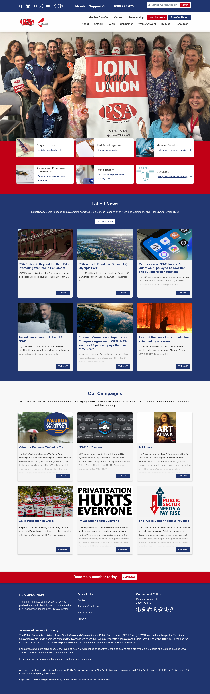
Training (165, 24)
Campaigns (126, 24)
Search (184, 5)
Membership (136, 17)
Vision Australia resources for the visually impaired (64, 659)
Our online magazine (108, 150)
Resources (182, 24)
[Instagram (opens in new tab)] (34, 6)
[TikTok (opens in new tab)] (54, 6)
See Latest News (105, 221)
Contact (118, 17)
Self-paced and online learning (172, 176)
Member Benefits (98, 17)
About (85, 24)
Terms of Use (85, 612)
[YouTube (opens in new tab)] (47, 6)
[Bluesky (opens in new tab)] (28, 6)
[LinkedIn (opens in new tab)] (41, 6)
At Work (98, 24)
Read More (63, 293)
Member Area (157, 17)
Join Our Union (179, 17)
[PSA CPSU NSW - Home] (34, 21)
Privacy (82, 618)
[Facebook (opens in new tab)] (21, 6)
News (111, 24)
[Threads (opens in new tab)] (60, 6)
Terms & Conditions (88, 606)
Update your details (47, 150)
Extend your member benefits (172, 150)
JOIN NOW (129, 577)
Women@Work (147, 24)
